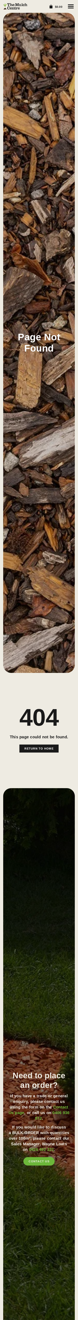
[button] (71, 6)
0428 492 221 (41, 1149)
